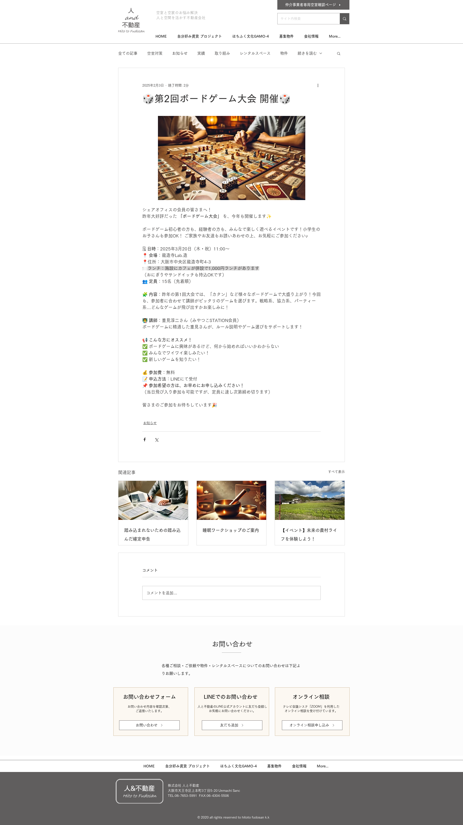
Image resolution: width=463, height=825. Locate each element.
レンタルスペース (255, 53)
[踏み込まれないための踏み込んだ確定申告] (153, 500)
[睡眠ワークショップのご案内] (231, 500)
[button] (338, 53)
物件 (284, 53)
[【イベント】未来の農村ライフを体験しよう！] (310, 500)
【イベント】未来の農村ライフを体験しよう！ (309, 534)
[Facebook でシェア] (144, 439)
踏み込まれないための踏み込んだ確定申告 (152, 534)
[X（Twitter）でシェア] (156, 439)
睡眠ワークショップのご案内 (231, 530)
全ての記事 (127, 53)
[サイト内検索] (344, 18)
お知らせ (180, 53)
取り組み (222, 53)
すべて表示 (336, 471)
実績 (201, 53)
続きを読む (307, 53)
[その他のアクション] (318, 85)
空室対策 (155, 53)
